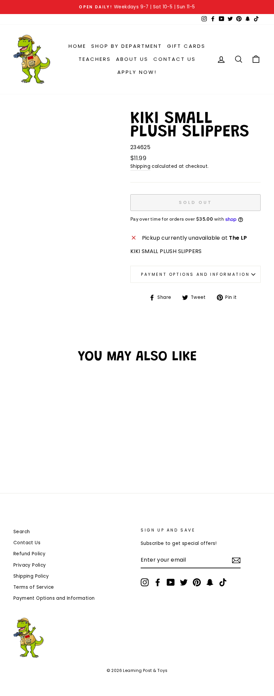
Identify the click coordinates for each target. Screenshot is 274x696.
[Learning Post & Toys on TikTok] (223, 582)
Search (21, 532)
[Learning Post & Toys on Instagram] (145, 582)
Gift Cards (186, 45)
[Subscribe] (236, 560)
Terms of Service (33, 587)
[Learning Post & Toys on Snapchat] (210, 582)
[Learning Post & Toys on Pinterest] (197, 582)
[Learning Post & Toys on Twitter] (184, 582)
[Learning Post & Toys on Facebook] (158, 582)
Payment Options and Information (195, 274)
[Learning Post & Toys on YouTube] (171, 582)
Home (77, 45)
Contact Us (174, 59)
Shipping (140, 166)
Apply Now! (137, 72)
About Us (132, 59)
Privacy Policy (29, 565)
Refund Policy (29, 554)
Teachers (95, 59)
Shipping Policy (31, 576)
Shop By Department (126, 45)
